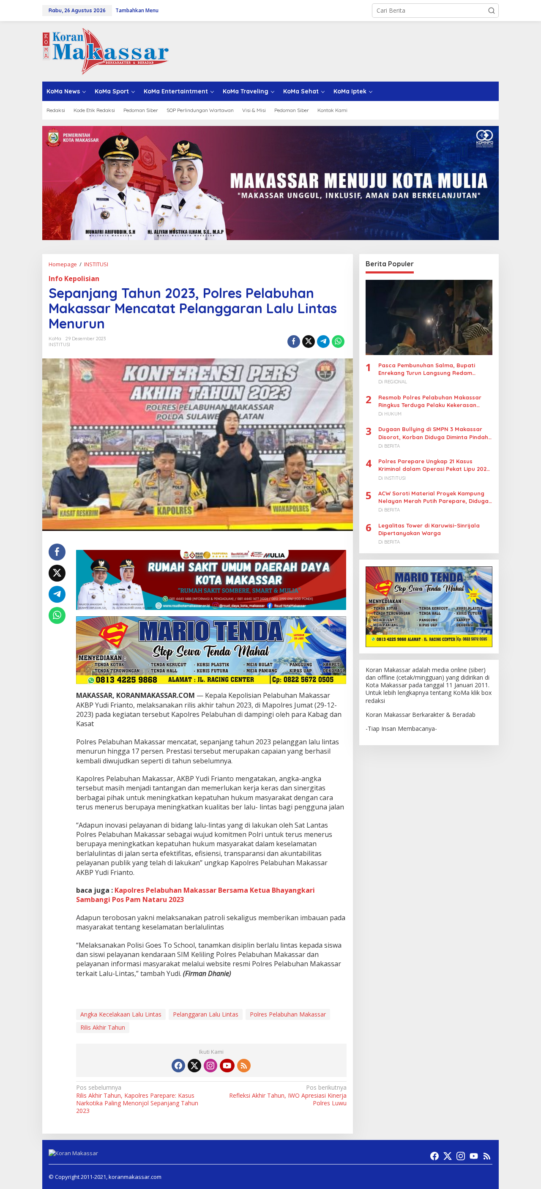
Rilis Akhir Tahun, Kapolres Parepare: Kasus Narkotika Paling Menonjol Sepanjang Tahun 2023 (137, 1099)
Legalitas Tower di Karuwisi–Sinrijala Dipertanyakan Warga (429, 529)
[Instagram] (210, 1065)
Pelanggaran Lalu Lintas (205, 1014)
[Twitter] (194, 1065)
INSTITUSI (59, 344)
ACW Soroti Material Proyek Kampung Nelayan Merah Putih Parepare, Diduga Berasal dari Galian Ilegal (433, 497)
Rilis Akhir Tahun (102, 1027)
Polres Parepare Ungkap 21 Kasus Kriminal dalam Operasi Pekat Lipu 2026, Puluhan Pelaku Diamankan (435, 465)
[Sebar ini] (293, 341)
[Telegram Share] (323, 341)
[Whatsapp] (338, 341)
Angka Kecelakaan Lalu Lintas (120, 1014)
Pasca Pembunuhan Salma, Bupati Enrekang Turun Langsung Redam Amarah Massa (426, 369)
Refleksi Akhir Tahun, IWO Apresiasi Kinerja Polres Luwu (287, 1095)
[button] (491, 10)
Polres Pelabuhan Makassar (288, 1014)
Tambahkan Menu (136, 10)
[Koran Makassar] (105, 50)
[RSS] (244, 1065)
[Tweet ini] (308, 341)
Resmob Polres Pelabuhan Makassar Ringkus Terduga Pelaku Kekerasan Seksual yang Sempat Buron (429, 401)
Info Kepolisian (74, 278)
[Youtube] (227, 1065)
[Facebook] (178, 1065)
